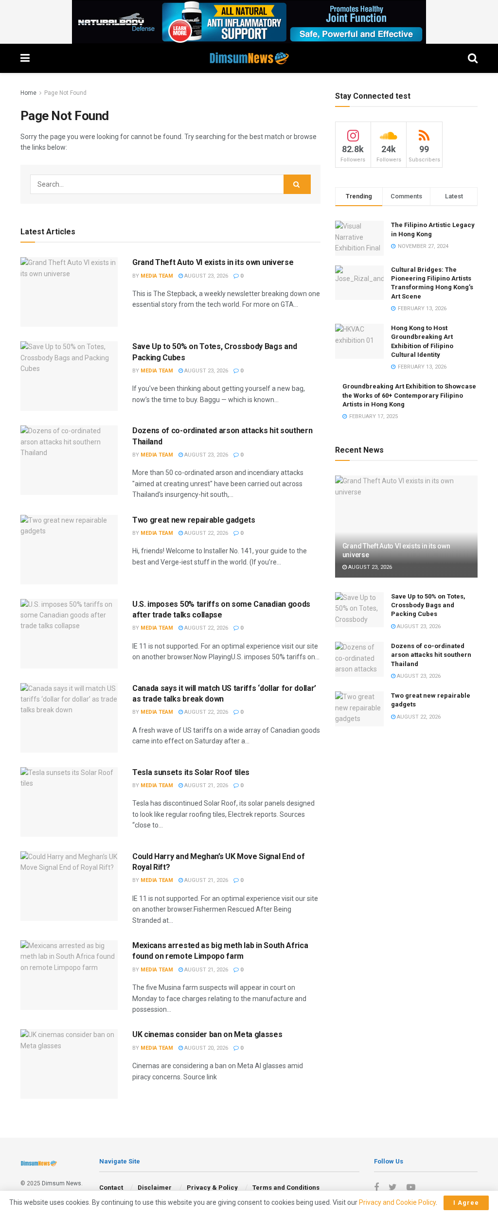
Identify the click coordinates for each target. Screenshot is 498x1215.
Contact (111, 1187)
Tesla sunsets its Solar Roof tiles (190, 772)
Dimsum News (61, 1183)
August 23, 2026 (205, 276)
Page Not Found (65, 92)
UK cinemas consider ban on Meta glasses (207, 1034)
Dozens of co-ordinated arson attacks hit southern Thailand (431, 654)
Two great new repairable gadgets (193, 520)
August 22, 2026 (205, 533)
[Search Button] (297, 184)
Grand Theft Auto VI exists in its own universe (212, 262)
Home (28, 92)
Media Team (157, 276)
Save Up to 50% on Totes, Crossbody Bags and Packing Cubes (428, 605)
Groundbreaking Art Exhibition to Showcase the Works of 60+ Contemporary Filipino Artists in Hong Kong (409, 395)
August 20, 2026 (205, 1048)
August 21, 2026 (205, 785)
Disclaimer (155, 1187)
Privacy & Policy (212, 1187)
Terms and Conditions (286, 1187)
